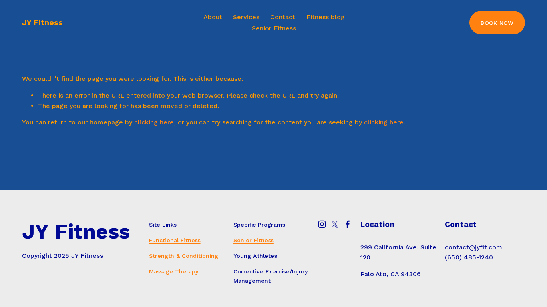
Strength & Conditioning (183, 256)
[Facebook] (348, 224)
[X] (335, 224)
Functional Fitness (175, 240)
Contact (282, 17)
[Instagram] (322, 224)
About (212, 17)
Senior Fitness (274, 28)
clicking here (154, 122)
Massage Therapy (174, 271)
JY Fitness (42, 22)
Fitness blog (325, 17)
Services (246, 17)
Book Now (497, 23)
